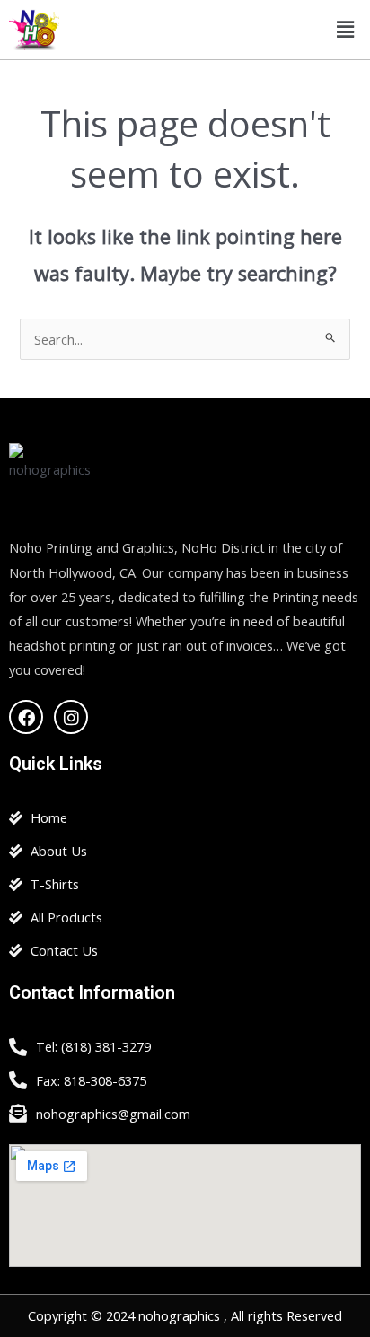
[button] (345, 30)
